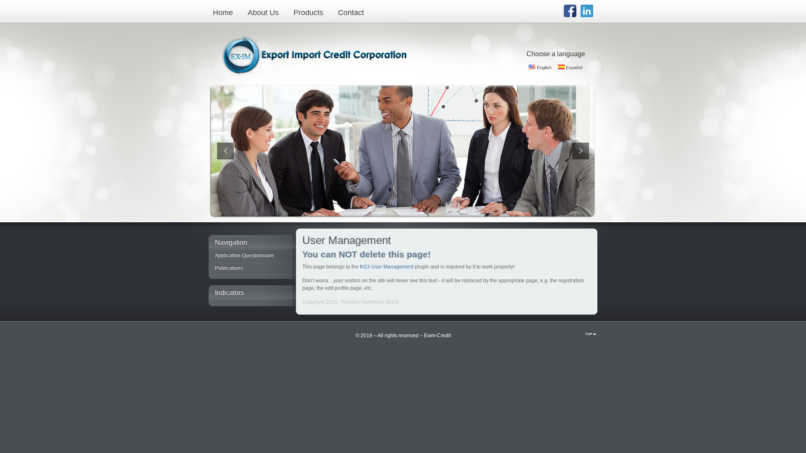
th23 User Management (386, 267)
